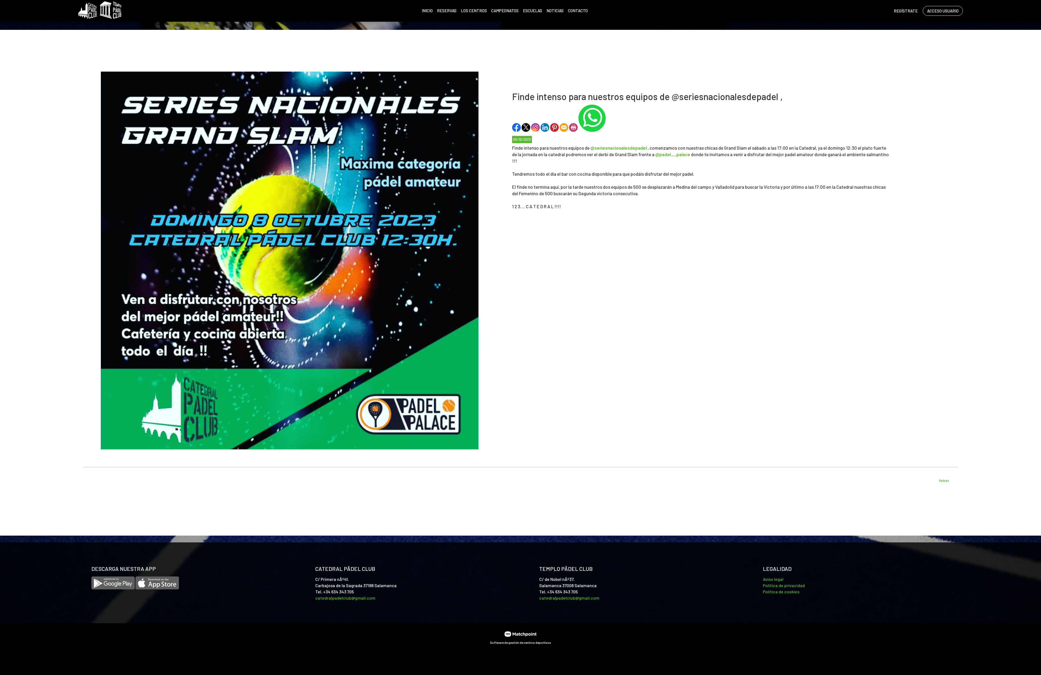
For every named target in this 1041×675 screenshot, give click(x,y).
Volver (944, 480)
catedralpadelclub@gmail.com (345, 597)
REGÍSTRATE (906, 10)
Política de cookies (781, 591)
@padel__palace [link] (672, 154)
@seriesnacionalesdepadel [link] (618, 148)
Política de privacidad (784, 585)
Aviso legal (773, 579)
